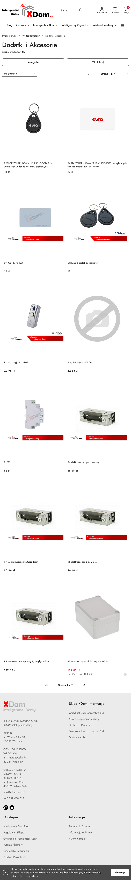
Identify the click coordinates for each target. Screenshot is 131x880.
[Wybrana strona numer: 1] (107, 73)
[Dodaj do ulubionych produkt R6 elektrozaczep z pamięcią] (123, 482)
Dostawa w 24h (78, 737)
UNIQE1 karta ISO (13, 262)
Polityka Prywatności (15, 857)
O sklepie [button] (10, 817)
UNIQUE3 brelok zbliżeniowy (83, 262)
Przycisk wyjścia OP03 (16, 362)
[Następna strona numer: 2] (126, 73)
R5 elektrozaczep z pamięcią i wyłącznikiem (27, 661)
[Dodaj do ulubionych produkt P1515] (59, 383)
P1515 (7, 462)
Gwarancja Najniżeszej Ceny (20, 839)
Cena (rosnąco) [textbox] (10, 73)
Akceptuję (119, 872)
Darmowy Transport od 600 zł (86, 731)
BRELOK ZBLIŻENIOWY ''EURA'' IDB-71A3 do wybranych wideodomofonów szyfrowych (28, 164)
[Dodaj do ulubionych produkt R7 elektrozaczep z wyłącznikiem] (59, 482)
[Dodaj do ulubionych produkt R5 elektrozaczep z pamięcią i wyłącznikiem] (59, 582)
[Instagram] (5, 807)
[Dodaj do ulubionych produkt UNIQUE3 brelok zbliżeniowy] (123, 183)
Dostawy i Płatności (80, 725)
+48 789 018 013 (13, 798)
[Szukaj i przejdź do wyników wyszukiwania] (80, 10)
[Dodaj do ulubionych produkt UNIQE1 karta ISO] (59, 183)
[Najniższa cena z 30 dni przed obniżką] (125, 674)
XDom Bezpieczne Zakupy (84, 719)
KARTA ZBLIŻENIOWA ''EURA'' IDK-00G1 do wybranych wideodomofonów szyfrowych (97, 164)
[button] (122, 25)
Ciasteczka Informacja (16, 851)
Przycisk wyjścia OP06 (80, 362)
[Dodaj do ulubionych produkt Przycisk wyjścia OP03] (59, 283)
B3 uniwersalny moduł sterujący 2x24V (88, 661)
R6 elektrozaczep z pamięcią (83, 561)
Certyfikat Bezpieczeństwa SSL (86, 713)
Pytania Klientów (13, 845)
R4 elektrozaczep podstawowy (83, 462)
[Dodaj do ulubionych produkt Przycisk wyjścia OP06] (123, 283)
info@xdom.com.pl (14, 792)
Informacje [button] (77, 817)
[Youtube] (12, 807)
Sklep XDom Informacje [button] (86, 703)
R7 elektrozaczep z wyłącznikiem (21, 561)
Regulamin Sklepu (13, 832)
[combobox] (19, 74)
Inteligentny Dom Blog (16, 826)
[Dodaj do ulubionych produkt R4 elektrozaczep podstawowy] (123, 383)
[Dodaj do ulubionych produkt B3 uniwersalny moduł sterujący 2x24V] (123, 582)
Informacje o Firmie (80, 832)
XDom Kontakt (77, 839)
